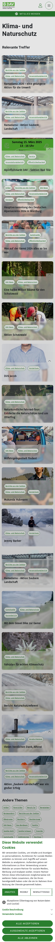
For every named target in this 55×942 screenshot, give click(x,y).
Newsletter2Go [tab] (41, 892)
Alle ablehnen (27, 938)
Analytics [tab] (10, 892)
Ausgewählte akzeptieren (27, 931)
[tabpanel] (27, 907)
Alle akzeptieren (27, 923)
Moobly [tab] (24, 892)
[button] (27, 909)
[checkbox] (27, 902)
